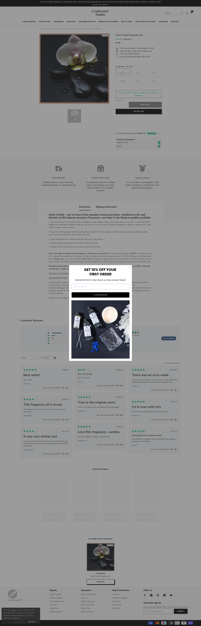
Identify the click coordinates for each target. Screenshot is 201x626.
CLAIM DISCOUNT (100, 295)
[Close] (129, 267)
